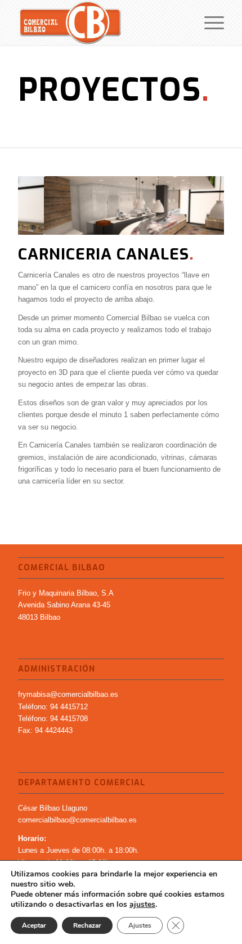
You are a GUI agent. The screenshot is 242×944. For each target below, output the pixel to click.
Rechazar (87, 925)
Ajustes (139, 925)
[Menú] (208, 22)
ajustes (142, 905)
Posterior (199, 205)
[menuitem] (208, 22)
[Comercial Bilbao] (100, 22)
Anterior (43, 205)
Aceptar (34, 925)
